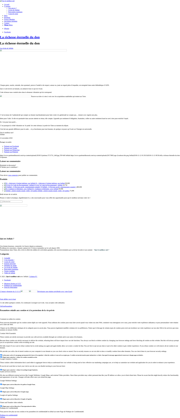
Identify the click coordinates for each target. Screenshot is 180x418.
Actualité (7, 258)
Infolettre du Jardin (10, 265)
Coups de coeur (9, 262)
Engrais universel (10, 264)
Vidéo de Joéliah (9, 273)
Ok (1, 306)
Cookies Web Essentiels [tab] (8, 333)
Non (3, 306)
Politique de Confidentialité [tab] (9, 408)
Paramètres (8, 306)
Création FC (33, 276)
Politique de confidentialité (9, 415)
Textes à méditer (9, 271)
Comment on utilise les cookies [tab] (10, 319)
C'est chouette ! (9, 260)
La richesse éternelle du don (20, 37)
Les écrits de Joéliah (6, 48)
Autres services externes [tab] (8, 372)
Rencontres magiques (11, 269)
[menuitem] (92, 4)
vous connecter (13, 175)
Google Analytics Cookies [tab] (8, 359)
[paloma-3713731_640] (33, 51)
